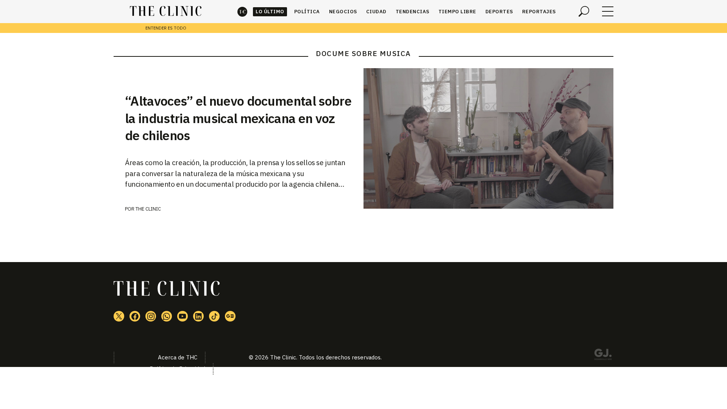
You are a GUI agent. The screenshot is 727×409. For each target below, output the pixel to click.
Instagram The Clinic (150, 316)
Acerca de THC (177, 357)
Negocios (343, 11)
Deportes (499, 11)
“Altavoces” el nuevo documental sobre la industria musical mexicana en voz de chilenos (238, 118)
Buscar (584, 11)
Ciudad (376, 11)
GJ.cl (602, 355)
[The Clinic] (165, 11)
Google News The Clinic (230, 316)
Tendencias (412, 11)
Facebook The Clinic (134, 316)
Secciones (607, 11)
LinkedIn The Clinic (198, 316)
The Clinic (242, 11)
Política (307, 11)
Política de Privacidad (177, 368)
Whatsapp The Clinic (166, 316)
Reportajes (539, 11)
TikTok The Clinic (214, 316)
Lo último (270, 11)
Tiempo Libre (457, 11)
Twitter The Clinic (119, 316)
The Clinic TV (182, 316)
